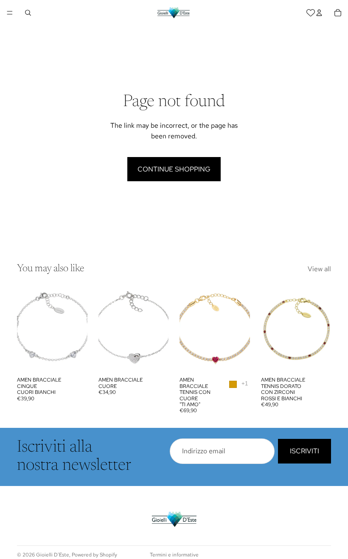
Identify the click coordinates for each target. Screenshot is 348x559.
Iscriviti (304, 451)
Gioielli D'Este (52, 554)
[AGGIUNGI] (74, 360)
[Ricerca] (28, 12)
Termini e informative (174, 554)
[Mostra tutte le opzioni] (244, 383)
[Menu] (10, 12)
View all (319, 268)
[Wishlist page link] (310, 12)
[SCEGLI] (236, 360)
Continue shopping (174, 169)
